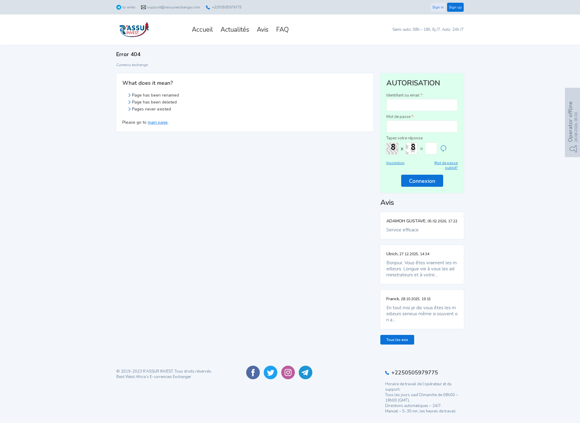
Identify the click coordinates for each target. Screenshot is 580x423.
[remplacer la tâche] (443, 148)
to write (128, 7)
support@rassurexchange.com (173, 7)
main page (158, 122)
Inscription (395, 163)
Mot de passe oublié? (446, 165)
